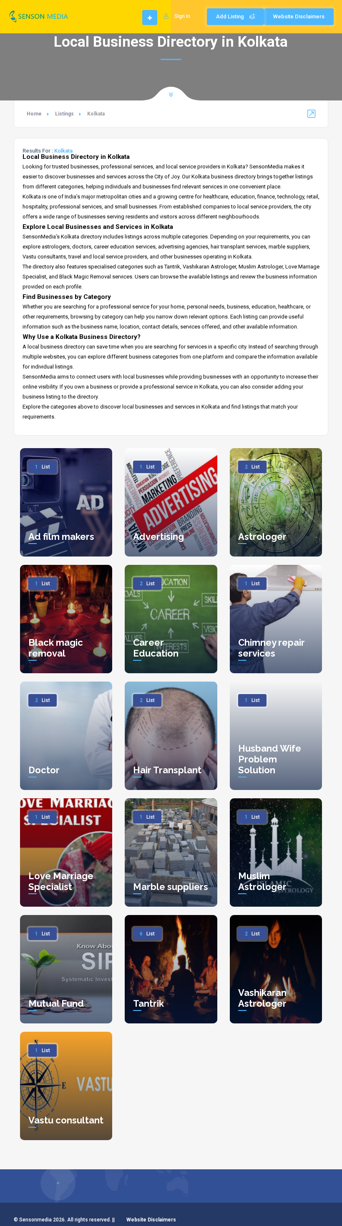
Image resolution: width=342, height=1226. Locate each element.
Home (34, 114)
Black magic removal (55, 648)
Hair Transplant (167, 770)
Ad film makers (61, 536)
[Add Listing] (150, 18)
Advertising (158, 536)
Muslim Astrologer (262, 881)
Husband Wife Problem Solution (269, 759)
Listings (64, 114)
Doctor (44, 770)
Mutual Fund (56, 1003)
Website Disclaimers (298, 16)
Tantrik (148, 1003)
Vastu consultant (65, 1120)
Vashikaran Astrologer (262, 998)
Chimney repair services (271, 648)
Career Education (156, 648)
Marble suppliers (170, 886)
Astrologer (262, 536)
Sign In (182, 16)
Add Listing (230, 16)
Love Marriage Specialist (60, 881)
